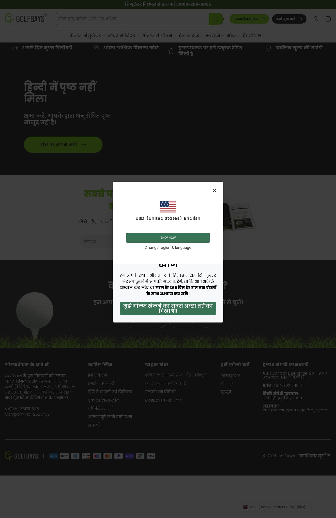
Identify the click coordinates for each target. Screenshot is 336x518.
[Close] (214, 190)
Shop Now (168, 238)
